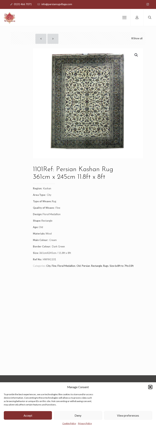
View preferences (128, 415)
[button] (150, 387)
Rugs (105, 265)
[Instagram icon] (147, 4)
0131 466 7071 (23, 4)
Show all (137, 38)
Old (78, 265)
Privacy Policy (85, 423)
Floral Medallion (66, 265)
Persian (86, 265)
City (48, 265)
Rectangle (96, 265)
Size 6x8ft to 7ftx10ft (122, 265)
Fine (54, 265)
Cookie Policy (69, 423)
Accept (28, 415)
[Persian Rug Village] (9, 17)
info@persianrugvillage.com (56, 4)
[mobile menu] (124, 17)
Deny (78, 415)
